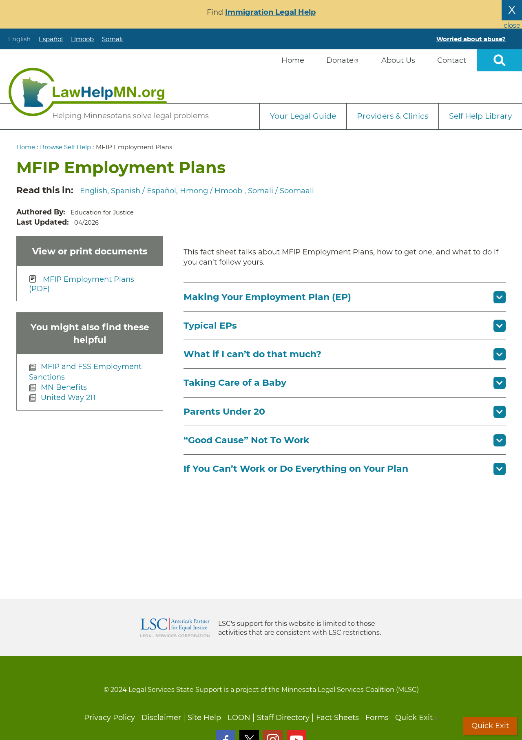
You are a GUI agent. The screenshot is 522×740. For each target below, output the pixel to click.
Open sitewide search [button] (499, 60)
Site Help (204, 717)
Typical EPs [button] (210, 325)
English (19, 39)
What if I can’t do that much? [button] (252, 354)
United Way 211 (68, 397)
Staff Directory (283, 717)
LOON (239, 717)
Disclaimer (161, 717)
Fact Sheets (337, 717)
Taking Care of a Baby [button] (235, 382)
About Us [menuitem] (398, 60)
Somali (112, 39)
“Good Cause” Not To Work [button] (247, 440)
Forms (377, 717)
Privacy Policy (109, 717)
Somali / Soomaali (281, 190)
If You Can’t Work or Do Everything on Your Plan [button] (296, 468)
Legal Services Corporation (175, 627)
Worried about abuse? (471, 39)
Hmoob (82, 39)
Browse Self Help (65, 147)
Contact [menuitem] (451, 60)
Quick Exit (414, 717)
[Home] (87, 92)
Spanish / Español (143, 190)
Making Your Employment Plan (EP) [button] (267, 297)
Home (25, 147)
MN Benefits (64, 387)
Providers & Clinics (392, 116)
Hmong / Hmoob (212, 190)
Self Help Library (480, 116)
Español (51, 39)
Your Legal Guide (303, 116)
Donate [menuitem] (340, 60)
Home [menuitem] (292, 60)
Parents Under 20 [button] (224, 411)
